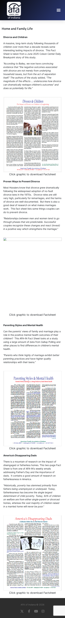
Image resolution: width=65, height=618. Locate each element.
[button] (59, 10)
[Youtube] (36, 611)
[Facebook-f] (29, 611)
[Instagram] (43, 611)
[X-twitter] (22, 611)
